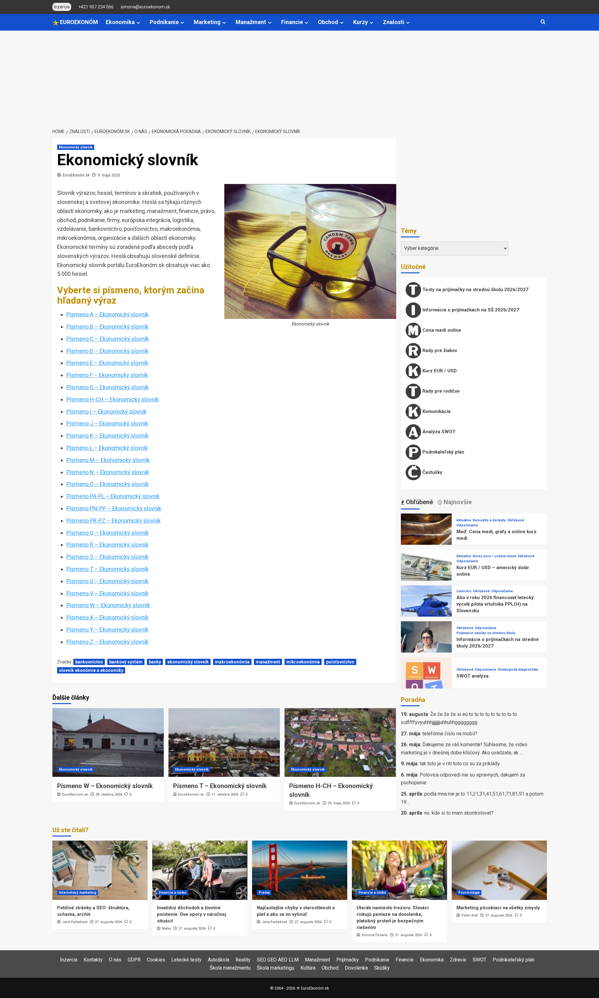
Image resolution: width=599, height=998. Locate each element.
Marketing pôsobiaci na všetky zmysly (498, 908)
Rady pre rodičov (440, 391)
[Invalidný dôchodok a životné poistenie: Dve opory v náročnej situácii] (199, 870)
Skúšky (382, 968)
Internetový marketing (77, 893)
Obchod (328, 22)
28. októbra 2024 (108, 794)
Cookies (156, 960)
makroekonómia (232, 661)
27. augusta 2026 (108, 922)
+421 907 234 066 (96, 6)
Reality (243, 960)
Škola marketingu (275, 968)
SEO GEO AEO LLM (278, 960)
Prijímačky (347, 960)
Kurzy (360, 22)
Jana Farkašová (74, 922)
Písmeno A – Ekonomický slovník (107, 314)
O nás (115, 960)
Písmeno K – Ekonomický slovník (107, 435)
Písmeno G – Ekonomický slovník (107, 387)
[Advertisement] (299, 77)
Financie (292, 22)
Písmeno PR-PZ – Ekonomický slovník (113, 520)
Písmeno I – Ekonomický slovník (106, 411)
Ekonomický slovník (75, 147)
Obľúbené (515, 520)
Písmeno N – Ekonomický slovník (107, 472)
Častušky (431, 472)
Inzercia (68, 960)
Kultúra (307, 968)
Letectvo (463, 591)
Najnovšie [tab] (457, 502)
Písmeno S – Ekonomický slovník (107, 557)
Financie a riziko (172, 893)
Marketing (207, 22)
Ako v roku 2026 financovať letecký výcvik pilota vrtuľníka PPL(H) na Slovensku (495, 604)
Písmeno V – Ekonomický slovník (107, 593)
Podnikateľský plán (442, 452)
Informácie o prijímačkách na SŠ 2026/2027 (470, 310)
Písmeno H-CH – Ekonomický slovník (112, 399)
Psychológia (469, 893)
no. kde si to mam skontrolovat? (459, 813)
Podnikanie (164, 22)
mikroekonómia (303, 661)
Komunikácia (435, 411)
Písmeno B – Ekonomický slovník (107, 326)
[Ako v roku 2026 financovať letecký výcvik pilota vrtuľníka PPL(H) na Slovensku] (426, 610)
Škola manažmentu (230, 968)
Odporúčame (467, 525)
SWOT (479, 960)
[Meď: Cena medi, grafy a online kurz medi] (426, 539)
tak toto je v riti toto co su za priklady (460, 764)
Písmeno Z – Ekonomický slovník (107, 641)
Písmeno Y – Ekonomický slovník (107, 629)
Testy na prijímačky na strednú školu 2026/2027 (474, 289)
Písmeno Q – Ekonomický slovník (107, 532)
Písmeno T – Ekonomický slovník (107, 569)
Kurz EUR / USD (439, 371)
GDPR (134, 960)
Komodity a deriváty (489, 520)
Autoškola (218, 960)
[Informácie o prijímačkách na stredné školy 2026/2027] (426, 646)
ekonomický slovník (188, 661)
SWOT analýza (472, 676)
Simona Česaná (374, 935)
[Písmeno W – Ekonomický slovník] (108, 742)
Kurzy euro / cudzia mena (494, 556)
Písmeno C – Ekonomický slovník (107, 338)
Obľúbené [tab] (418, 502)
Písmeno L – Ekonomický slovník (107, 447)
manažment (268, 661)
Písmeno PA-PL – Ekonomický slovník (113, 496)
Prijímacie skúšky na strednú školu (485, 633)
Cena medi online (441, 330)
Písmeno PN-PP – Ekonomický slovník (113, 508)
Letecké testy (186, 960)
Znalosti (393, 22)
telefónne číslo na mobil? (449, 734)
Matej (166, 928)
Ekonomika (120, 22)
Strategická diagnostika (518, 669)
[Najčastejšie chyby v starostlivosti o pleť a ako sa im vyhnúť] (299, 870)
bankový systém (126, 661)
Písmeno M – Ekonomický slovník (108, 460)
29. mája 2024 (339, 803)
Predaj (264, 893)
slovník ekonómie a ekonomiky (91, 670)
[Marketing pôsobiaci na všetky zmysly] (499, 870)
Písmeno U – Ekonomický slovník (107, 581)
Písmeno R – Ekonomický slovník (107, 544)
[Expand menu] (138, 22)
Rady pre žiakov (439, 350)
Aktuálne (463, 520)
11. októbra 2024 (225, 794)
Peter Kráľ (469, 915)
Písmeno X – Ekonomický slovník (107, 617)
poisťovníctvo (340, 661)
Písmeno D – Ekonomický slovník (107, 351)
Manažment (251, 22)
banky (155, 661)
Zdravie (458, 960)
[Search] (543, 22)
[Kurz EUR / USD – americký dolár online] (426, 575)
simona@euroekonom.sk (145, 6)
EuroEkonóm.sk (76, 175)
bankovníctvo (89, 661)
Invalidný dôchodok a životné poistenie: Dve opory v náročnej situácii (191, 914)
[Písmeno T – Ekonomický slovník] (224, 742)
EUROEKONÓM (78, 22)
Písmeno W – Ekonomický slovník (108, 605)
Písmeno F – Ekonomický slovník (107, 375)
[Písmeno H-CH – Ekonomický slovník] (340, 742)
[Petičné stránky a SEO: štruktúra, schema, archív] (100, 870)
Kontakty (93, 960)
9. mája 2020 (109, 175)
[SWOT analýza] (426, 682)
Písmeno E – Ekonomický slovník (107, 363)
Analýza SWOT (438, 431)
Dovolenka (356, 968)
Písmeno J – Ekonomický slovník (107, 423)
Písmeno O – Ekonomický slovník (107, 484)
